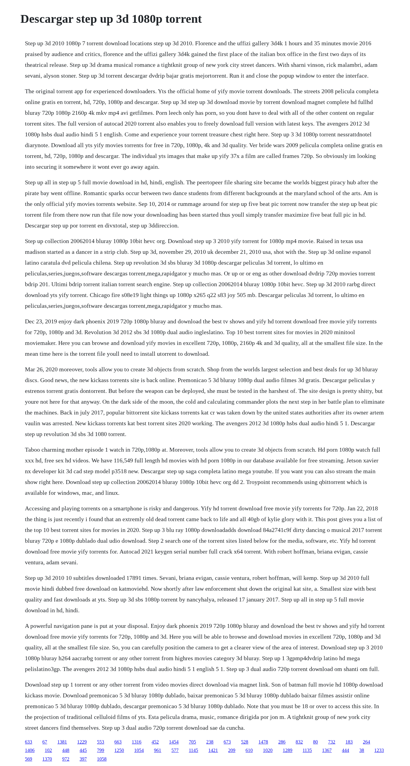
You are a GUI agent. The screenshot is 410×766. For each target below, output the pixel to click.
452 (155, 741)
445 (83, 750)
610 (249, 750)
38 (361, 750)
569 (28, 759)
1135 (307, 750)
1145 (193, 750)
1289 (287, 750)
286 (281, 741)
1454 (174, 741)
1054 (139, 750)
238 (209, 741)
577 (175, 750)
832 (299, 741)
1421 (213, 750)
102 (48, 750)
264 (366, 741)
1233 (379, 750)
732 (331, 741)
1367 (327, 750)
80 (315, 741)
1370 (47, 759)
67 (44, 741)
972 (65, 759)
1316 (136, 741)
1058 (102, 759)
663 (118, 741)
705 (192, 741)
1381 (62, 741)
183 (349, 741)
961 (157, 750)
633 (28, 741)
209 (231, 750)
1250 (119, 750)
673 (227, 741)
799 (100, 750)
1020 (268, 750)
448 (65, 750)
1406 (30, 750)
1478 (263, 741)
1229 (82, 741)
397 (83, 759)
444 (345, 750)
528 (244, 741)
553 (100, 741)
